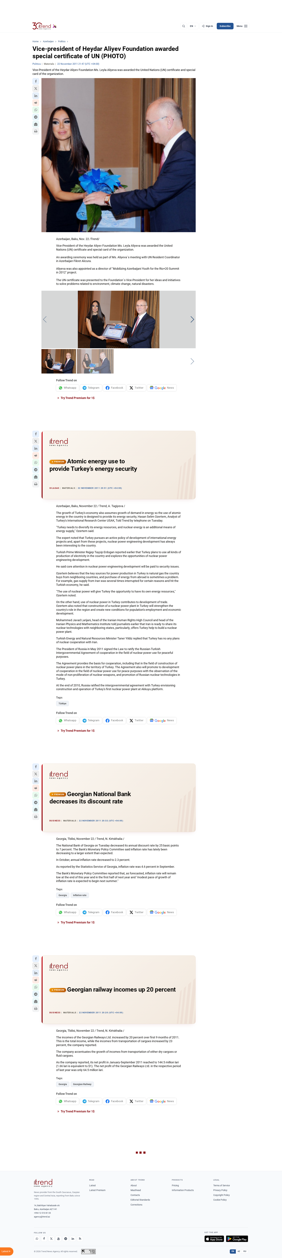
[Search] (183, 26)
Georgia (63, 895)
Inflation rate (79, 895)
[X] (51, 1239)
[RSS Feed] (80, 1239)
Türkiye (62, 703)
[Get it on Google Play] (237, 1239)
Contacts (135, 1195)
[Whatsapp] (37, 1239)
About (134, 1185)
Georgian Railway (82, 1084)
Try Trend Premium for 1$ (77, 398)
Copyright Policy (221, 1195)
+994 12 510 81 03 (42, 1213)
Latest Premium (97, 1190)
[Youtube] (58, 1239)
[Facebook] (44, 1239)
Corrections (136, 1204)
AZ (239, 1251)
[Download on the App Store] (214, 1239)
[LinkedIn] (73, 1239)
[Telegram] (66, 1239)
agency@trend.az (42, 1216)
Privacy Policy (220, 1190)
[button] (36, 81)
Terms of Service (221, 1185)
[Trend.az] (44, 26)
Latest (92, 1185)
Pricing (175, 1185)
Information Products (183, 1190)
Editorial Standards (140, 1199)
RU (244, 1251)
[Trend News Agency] (43, 1183)
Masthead (136, 1190)
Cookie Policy (220, 1199)
